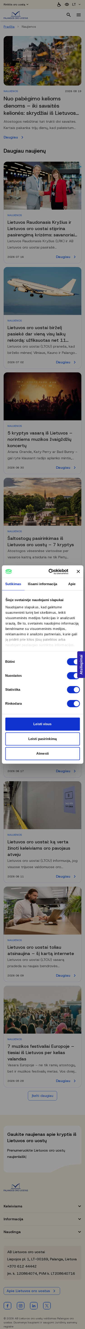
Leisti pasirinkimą (42, 739)
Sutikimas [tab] (13, 584)
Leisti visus (42, 724)
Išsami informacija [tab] (42, 584)
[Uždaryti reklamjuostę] (78, 571)
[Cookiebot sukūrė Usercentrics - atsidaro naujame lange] (50, 572)
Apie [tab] (71, 584)
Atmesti (42, 753)
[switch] (73, 675)
